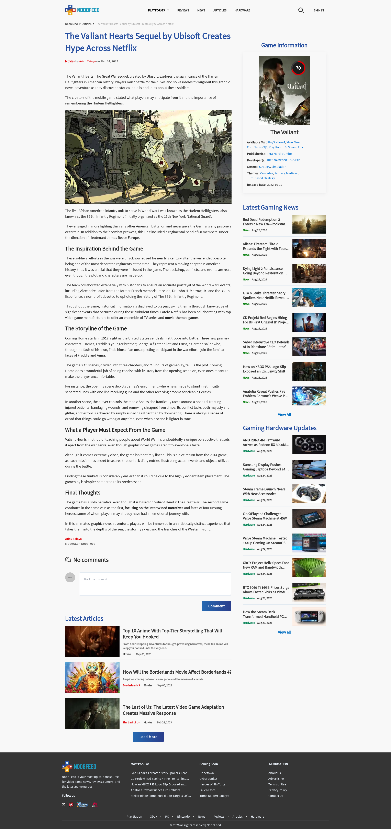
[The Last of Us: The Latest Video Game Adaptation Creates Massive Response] (92, 728)
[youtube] (71, 804)
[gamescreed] (82, 804)
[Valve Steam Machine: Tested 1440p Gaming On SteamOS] (309, 551)
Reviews (183, 10)
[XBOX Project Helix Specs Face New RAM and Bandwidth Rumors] (309, 576)
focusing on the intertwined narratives (154, 507)
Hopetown (207, 773)
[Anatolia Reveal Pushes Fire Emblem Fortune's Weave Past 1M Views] (309, 404)
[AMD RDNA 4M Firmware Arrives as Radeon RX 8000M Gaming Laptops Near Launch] (309, 453)
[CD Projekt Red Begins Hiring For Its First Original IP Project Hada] (309, 331)
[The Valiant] (284, 124)
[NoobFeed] (82, 10)
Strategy (264, 167)
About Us (274, 773)
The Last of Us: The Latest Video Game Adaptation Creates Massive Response (173, 710)
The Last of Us (131, 722)
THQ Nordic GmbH (279, 154)
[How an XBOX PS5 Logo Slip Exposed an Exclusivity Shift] (309, 380)
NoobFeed (71, 24)
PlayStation (134, 816)
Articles (219, 10)
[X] (64, 804)
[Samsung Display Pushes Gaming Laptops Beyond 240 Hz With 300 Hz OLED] (309, 477)
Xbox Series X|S (257, 147)
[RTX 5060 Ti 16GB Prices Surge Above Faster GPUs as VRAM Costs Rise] (309, 600)
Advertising (276, 778)
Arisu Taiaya (87, 61)
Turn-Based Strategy (261, 178)
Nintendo (183, 816)
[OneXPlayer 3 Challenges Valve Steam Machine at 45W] (309, 527)
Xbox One (293, 142)
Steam (292, 147)
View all (284, 632)
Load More (148, 736)
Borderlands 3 (131, 685)
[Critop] (95, 804)
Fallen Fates (207, 790)
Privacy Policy (277, 790)
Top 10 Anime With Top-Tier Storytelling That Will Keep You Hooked (172, 633)
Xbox (153, 816)
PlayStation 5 (278, 147)
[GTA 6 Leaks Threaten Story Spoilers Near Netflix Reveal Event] (309, 306)
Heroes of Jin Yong (212, 784)
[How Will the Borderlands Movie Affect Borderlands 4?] (92, 692)
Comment (216, 606)
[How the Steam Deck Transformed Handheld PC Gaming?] (309, 625)
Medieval (292, 173)
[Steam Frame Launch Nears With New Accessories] (309, 502)
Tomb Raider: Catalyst (214, 796)
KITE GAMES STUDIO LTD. (284, 160)
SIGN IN (319, 10)
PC (167, 816)
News (201, 10)
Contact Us (275, 796)
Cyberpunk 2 (208, 778)
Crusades (266, 173)
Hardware (242, 10)
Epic (301, 147)
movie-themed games (182, 317)
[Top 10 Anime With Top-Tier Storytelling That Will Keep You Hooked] (92, 655)
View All (284, 414)
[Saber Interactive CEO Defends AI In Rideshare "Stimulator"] (309, 355)
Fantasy (280, 173)
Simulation (278, 167)
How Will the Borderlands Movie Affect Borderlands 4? (177, 672)
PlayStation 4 (276, 142)
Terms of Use (277, 784)
